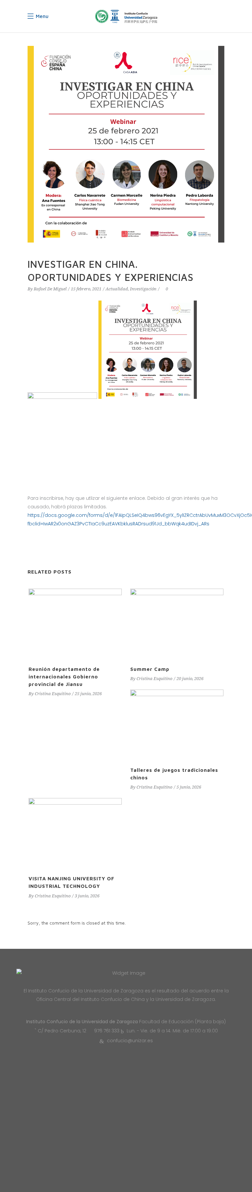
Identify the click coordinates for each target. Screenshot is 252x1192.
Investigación (143, 288)
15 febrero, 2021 (86, 288)
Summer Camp (149, 669)
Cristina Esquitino (53, 693)
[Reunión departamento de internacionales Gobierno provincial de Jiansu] (75, 623)
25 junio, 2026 (88, 693)
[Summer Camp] (176, 623)
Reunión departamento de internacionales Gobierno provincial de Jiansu (64, 676)
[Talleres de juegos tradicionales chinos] (176, 724)
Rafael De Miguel (50, 288)
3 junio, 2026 (87, 895)
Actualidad (117, 288)
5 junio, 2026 (189, 787)
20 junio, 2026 (190, 678)
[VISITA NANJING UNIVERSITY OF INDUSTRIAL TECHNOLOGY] (75, 833)
